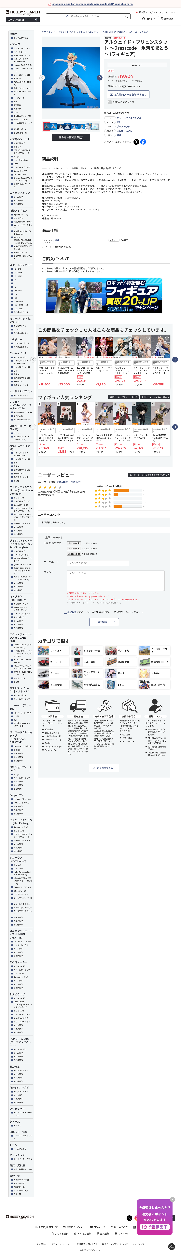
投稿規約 (72, 612)
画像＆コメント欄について (69, 481)
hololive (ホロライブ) (23, 412)
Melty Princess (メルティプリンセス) (23, 873)
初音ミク (17, 433)
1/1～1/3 (17, 268)
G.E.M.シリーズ (20, 890)
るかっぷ (17, 146)
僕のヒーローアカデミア (23, 93)
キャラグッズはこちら (23, 1159)
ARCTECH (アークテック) (23, 226)
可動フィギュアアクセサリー (23, 1114)
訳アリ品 (17, 1125)
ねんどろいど (19, 143)
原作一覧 (17, 1194)
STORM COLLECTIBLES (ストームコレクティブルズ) (23, 240)
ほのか (120, 130)
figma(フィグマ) (21, 170)
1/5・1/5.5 (18, 276)
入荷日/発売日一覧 (21, 1179)
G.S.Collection (20, 174)
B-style (17, 156)
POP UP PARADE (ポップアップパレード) (23, 578)
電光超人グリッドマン (23, 116)
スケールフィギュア (22, 523)
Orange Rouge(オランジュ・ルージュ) (23, 179)
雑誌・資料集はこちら (23, 1169)
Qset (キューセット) (22, 564)
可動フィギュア (20, 695)
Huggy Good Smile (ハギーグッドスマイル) (22, 570)
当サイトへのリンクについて (115, 1244)
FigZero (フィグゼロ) (23, 712)
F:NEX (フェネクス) (22, 802)
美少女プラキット (21, 326)
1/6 (15, 279)
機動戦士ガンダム (21, 129)
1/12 (15, 297)
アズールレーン (20, 51)
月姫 (119, 135)
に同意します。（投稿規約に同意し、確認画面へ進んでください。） (105, 612)
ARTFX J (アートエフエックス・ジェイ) (23, 608)
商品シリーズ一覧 (21, 1190)
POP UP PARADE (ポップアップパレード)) (23, 509)
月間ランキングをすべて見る (154, 397)
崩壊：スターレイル (22, 88)
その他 (16, 480)
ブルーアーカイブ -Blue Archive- (21, 60)
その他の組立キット (22, 333)
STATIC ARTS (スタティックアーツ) (23, 646)
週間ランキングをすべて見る (122, 397)
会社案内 (41, 1244)
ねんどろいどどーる (22, 167)
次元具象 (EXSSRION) (23, 221)
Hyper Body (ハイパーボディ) (23, 559)
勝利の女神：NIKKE (22, 55)
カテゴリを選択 (16, 19)
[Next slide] (100, 78)
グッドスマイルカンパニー (130, 118)
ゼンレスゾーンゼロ (22, 74)
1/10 (15, 294)
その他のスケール (21, 312)
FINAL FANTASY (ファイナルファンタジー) (22, 667)
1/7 (15, 283)
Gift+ (16, 163)
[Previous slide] (42, 78)
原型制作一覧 (19, 1186)
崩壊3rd (17, 374)
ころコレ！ (18, 750)
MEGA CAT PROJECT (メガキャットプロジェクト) (23, 881)
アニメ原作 (18, 200)
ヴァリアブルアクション (23, 912)
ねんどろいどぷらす (22, 1021)
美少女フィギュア (21, 357)
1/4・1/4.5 (18, 272)
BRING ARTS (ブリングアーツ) (23, 661)
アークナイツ (19, 97)
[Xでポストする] (136, 142)
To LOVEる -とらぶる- (23, 65)
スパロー (130, 130)
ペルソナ (17, 108)
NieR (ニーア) (19, 678)
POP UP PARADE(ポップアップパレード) (23, 151)
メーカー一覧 (19, 1183)
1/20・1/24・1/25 (21, 305)
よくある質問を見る (103, 768)
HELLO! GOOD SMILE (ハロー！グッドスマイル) (23, 517)
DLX (15, 719)
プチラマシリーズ (21, 894)
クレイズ (17, 329)
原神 (15, 101)
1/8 (15, 287)
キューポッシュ (20, 617)
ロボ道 (16, 716)
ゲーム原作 (18, 197)
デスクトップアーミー (23, 907)
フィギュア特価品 (21, 38)
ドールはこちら (20, 1148)
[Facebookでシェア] (143, 142)
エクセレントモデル (22, 904)
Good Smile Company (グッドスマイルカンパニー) (23, 1004)
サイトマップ (138, 1244)
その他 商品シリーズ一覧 (23, 185)
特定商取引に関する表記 (87, 1244)
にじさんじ (18, 416)
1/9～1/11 (18, 290)
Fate (16, 112)
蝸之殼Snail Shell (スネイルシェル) (23, 232)
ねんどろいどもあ (21, 1018)
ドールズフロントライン (23, 124)
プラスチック (123, 126)
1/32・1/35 (18, 308)
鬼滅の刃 (17, 78)
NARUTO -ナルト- (21, 119)
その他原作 (18, 204)
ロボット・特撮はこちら (23, 1137)
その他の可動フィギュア (23, 257)
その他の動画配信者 (22, 419)
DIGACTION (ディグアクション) (23, 247)
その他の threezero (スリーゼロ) (22, 724)
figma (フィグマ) (21, 214)
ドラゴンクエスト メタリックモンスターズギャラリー (23, 653)
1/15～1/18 (18, 301)
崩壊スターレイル (21, 385)
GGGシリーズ (19, 868)
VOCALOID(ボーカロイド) (23, 83)
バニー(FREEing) (21, 160)
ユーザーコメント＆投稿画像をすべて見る (148, 474)
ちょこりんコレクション (23, 899)
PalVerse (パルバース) (23, 746)
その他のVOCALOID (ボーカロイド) (22, 438)
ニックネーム (51, 562)
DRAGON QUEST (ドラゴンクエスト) (23, 673)
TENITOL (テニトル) (22, 799)
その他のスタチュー (22, 347)
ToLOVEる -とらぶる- (23, 941)
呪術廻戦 (17, 105)
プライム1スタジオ (21, 343)
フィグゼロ (18, 218)
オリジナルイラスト (22, 48)
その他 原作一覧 (20, 132)
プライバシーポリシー (61, 1244)
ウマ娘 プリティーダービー (23, 70)
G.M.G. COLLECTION (22, 887)
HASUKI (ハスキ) (20, 252)
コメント (49, 572)
